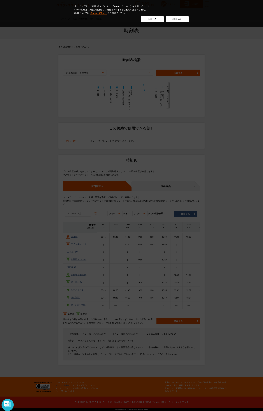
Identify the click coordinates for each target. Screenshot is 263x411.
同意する (152, 19)
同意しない (177, 19)
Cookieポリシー (98, 13)
